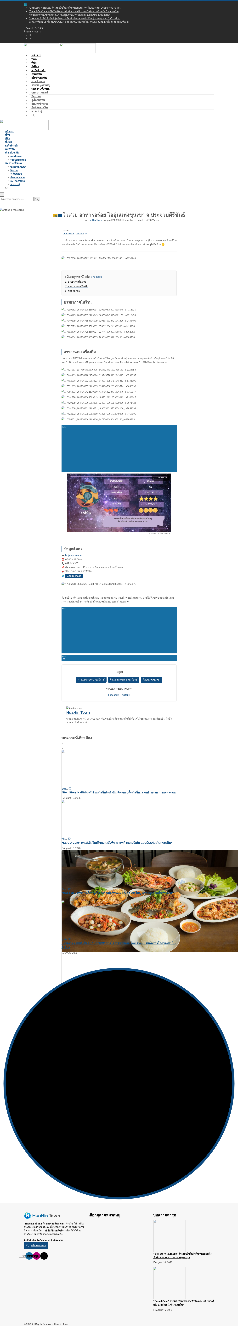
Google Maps (74, 575)
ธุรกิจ (64, 788)
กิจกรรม (36, 96)
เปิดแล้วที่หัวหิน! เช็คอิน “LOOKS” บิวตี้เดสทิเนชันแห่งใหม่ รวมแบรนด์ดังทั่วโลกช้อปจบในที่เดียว (79, 21)
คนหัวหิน (10, 149)
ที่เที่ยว (8, 142)
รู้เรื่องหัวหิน (38, 100)
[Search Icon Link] (33, 115)
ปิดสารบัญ (96, 276)
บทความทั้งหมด (40, 89)
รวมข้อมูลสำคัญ (18, 159)
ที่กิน (7, 135)
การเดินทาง (38, 81)
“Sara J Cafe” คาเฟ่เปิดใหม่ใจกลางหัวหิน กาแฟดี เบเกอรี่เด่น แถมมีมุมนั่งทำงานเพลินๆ (74, 11)
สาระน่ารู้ (15, 184)
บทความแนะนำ (40, 92)
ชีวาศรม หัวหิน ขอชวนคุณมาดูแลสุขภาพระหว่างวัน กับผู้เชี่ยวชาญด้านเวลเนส (69, 14)
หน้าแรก (9, 131)
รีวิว (70, 788)
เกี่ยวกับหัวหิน (39, 77)
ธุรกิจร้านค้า (11, 145)
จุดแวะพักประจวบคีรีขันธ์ (91, 679)
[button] (36, 1245)
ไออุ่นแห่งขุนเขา (151, 679)
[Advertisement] (119, 448)
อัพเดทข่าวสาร (39, 103)
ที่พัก (7, 138)
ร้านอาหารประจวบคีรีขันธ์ (123, 679)
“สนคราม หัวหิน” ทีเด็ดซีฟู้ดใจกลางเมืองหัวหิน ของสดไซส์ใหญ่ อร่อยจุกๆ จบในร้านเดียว (74, 18)
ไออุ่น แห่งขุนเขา (74, 555)
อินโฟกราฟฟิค (39, 107)
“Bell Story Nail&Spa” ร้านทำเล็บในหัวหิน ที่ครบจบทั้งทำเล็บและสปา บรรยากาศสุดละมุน (75, 7)
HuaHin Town (95, 220)
